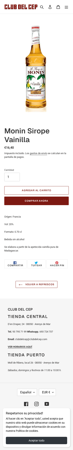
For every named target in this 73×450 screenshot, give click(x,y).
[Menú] (66, 7)
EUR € (46, 392)
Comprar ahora (36, 200)
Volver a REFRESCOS (39, 284)
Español (25, 392)
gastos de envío (38, 153)
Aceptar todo (36, 440)
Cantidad (9, 170)
